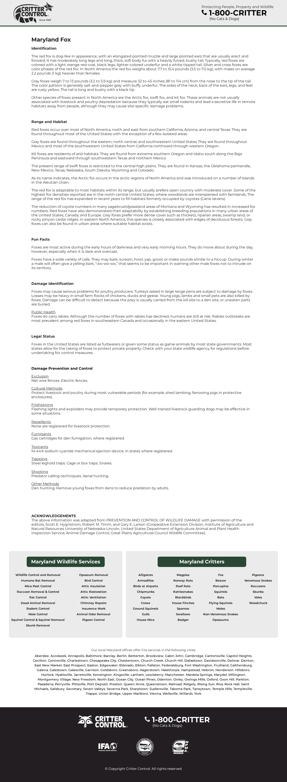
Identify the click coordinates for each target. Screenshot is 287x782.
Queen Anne (134, 684)
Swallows (183, 614)
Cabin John (174, 656)
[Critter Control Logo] (33, 12)
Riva (219, 684)
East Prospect (74, 665)
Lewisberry (154, 675)
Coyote (145, 597)
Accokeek (58, 656)
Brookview (154, 656)
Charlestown (77, 661)
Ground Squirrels (145, 608)
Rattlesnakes (183, 591)
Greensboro (128, 670)
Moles (220, 608)
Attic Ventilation (93, 597)
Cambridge (194, 656)
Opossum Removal (93, 575)
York (197, 694)
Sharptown (139, 689)
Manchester (174, 675)
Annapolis (76, 656)
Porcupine (220, 586)
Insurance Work (93, 608)
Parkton (242, 679)
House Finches (183, 603)
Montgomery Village (54, 679)
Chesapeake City (102, 661)
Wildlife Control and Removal (37, 575)
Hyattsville (63, 675)
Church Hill (174, 661)
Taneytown (201, 689)
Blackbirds (183, 597)
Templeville (242, 689)
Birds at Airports (145, 586)
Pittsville (79, 684)
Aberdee (42, 656)
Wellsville (170, 694)
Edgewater (109, 665)
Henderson (224, 670)
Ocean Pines (145, 679)
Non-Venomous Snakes (220, 614)
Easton (92, 665)
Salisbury (57, 689)
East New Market (48, 665)
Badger (183, 620)
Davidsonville (215, 661)
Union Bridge (110, 694)
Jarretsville (82, 675)
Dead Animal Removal (38, 603)
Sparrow (183, 608)
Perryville (62, 684)
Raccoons (258, 586)
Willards (186, 694)
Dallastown (193, 661)
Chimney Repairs (93, 603)
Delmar (233, 661)
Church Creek (152, 661)
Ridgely (189, 684)
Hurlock (47, 675)
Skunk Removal (38, 625)
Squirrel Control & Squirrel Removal (38, 620)
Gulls (146, 614)
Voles (258, 597)
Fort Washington (198, 665)
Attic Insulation (93, 586)
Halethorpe (170, 670)
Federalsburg (172, 665)
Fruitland (221, 665)
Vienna (155, 694)
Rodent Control (38, 608)
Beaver (220, 580)
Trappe (91, 694)
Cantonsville (215, 656)
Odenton (164, 679)
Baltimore (94, 656)
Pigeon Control (93, 620)
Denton (247, 661)
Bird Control (94, 580)
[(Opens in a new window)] (117, 746)
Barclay (109, 656)
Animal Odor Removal (93, 614)
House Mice (145, 620)
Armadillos (145, 580)
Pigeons (258, 575)
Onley (178, 679)
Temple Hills (222, 689)
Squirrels (220, 591)
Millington (236, 675)
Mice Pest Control (38, 586)
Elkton (140, 665)
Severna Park (117, 689)
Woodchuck (258, 603)
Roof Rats (183, 586)
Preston (115, 684)
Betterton (136, 656)
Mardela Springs (199, 675)
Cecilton (39, 661)
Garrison (92, 670)
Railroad (175, 684)
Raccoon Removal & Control (38, 591)
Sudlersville (159, 689)
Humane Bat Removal (38, 580)
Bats (220, 597)
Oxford (212, 679)
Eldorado (126, 665)
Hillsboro (242, 670)
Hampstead (190, 670)
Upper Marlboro (135, 694)
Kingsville (121, 675)
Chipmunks (145, 591)
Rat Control (38, 597)
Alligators (145, 575)
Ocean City (124, 679)
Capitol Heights (239, 656)
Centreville (57, 661)
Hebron (208, 670)
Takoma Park (180, 689)
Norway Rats (183, 580)
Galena (42, 670)
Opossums (221, 620)
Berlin (122, 656)
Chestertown (128, 661)
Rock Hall (231, 684)
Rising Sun (206, 684)
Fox (220, 575)
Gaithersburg (241, 665)
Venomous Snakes (258, 580)
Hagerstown (150, 670)
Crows (145, 603)
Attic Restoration (93, 591)
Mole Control (38, 614)
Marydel (220, 675)
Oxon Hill (227, 679)
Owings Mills (195, 679)
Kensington (102, 675)
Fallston (153, 665)
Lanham (137, 675)
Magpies (183, 575)
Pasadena (45, 684)
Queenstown (156, 684)
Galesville (76, 670)
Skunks (258, 591)
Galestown (58, 670)
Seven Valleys (94, 689)
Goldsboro (108, 670)
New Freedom (84, 679)
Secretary (74, 689)
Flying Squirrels (221, 603)
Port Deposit (97, 684)
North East (105, 679)
